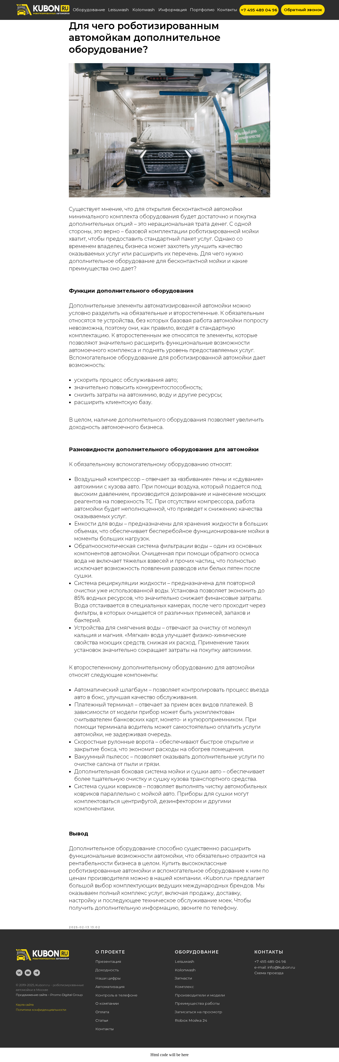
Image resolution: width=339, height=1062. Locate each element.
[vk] (19, 972)
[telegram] (36, 972)
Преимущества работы (197, 1003)
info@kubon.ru (281, 967)
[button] (303, 10)
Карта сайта (25, 1005)
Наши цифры (108, 978)
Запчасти (183, 978)
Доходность (107, 970)
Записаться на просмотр (198, 1011)
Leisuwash (184, 961)
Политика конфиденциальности (41, 1010)
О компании (107, 1003)
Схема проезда (268, 972)
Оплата (102, 1011)
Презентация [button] (108, 961)
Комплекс (184, 986)
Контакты (104, 1028)
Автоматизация (109, 986)
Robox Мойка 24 (191, 1020)
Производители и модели (200, 995)
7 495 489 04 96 (271, 961)
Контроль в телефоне (116, 995)
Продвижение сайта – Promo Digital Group (49, 995)
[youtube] (28, 972)
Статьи (101, 1020)
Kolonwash (185, 970)
